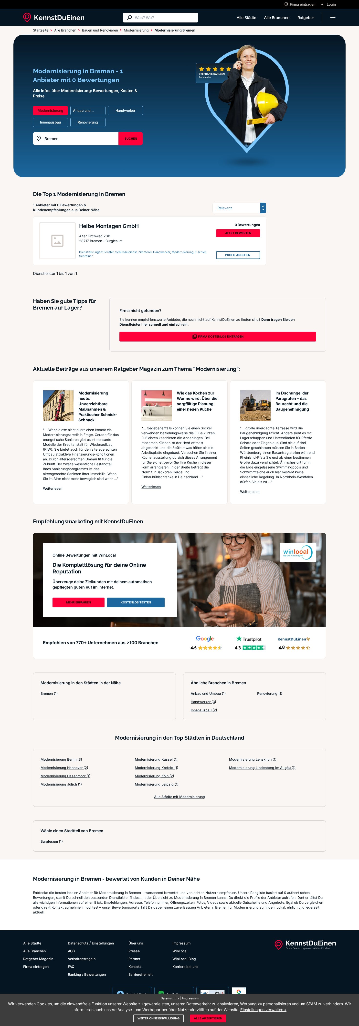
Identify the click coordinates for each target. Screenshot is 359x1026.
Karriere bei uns (185, 966)
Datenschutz (78, 943)
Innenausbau (204, 710)
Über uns (135, 943)
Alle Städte (246, 17)
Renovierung (269, 693)
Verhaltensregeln (81, 959)
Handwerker (203, 702)
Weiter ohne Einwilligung (158, 1018)
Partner (134, 959)
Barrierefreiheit (140, 974)
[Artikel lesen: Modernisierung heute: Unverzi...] (58, 405)
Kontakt (134, 966)
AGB (71, 951)
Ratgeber (305, 17)
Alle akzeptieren (208, 1018)
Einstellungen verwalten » (263, 1009)
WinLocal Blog (184, 959)
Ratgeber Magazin (38, 959)
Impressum (181, 943)
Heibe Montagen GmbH (109, 226)
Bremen (49, 693)
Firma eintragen (36, 966)
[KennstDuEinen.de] (53, 17)
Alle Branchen (277, 17)
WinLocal (180, 951)
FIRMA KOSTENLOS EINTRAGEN (220, 336)
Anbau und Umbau (208, 693)
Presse (134, 951)
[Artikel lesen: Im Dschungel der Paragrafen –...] (255, 405)
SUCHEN (131, 138)
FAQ (71, 966)
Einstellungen (103, 943)
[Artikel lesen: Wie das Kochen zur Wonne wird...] (156, 405)
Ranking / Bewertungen (87, 974)
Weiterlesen (52, 488)
